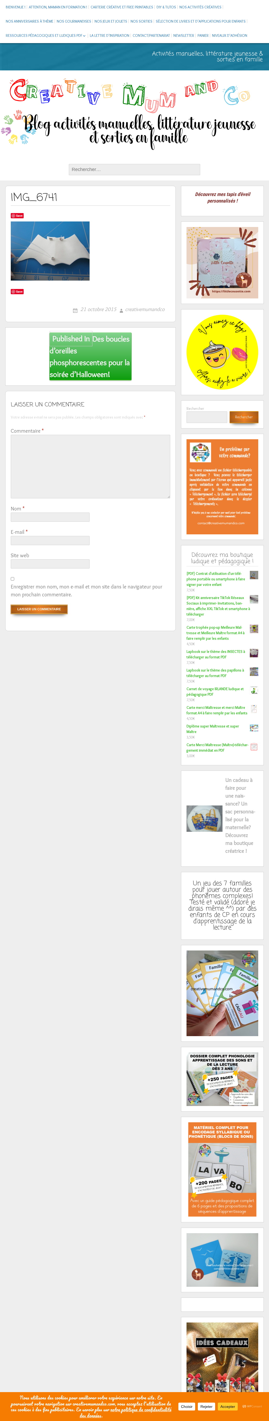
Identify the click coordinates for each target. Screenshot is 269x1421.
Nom (17, 508)
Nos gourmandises (74, 21)
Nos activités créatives (200, 7)
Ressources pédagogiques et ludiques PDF (44, 35)
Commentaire (27, 431)
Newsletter (183, 35)
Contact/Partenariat (151, 35)
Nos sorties (141, 21)
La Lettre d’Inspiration (109, 35)
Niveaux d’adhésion (229, 35)
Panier (203, 35)
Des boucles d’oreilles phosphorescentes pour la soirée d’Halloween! (90, 356)
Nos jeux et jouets (111, 21)
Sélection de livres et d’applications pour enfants (201, 21)
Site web (20, 555)
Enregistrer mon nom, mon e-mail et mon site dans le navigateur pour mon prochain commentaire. (86, 590)
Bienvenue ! (15, 7)
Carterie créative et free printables (122, 7)
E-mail (19, 532)
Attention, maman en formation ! (58, 7)
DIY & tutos (166, 7)
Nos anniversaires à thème (29, 21)
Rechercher (195, 408)
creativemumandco (144, 309)
